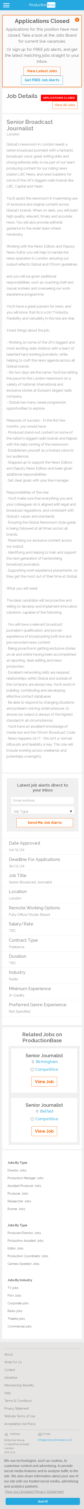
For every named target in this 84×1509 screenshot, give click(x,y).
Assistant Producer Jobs (24, 1186)
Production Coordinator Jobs (28, 1256)
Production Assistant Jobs (26, 1240)
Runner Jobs (16, 1209)
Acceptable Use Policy (20, 1424)
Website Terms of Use (19, 1416)
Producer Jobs (18, 1193)
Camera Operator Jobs (23, 1264)
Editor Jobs (15, 1248)
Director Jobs (17, 1170)
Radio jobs (15, 1311)
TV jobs (13, 1288)
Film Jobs (14, 1295)
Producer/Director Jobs (24, 1233)
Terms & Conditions (18, 1400)
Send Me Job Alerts (45, 823)
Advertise (10, 1377)
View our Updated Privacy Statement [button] (34, 1492)
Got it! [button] (43, 1501)
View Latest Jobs (42, 71)
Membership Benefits (19, 1385)
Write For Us (13, 1362)
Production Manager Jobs (26, 1178)
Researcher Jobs (19, 1201)
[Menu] (5, 6)
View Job (44, 1081)
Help (7, 1393)
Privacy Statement (16, 1408)
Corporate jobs (18, 1303)
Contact (9, 1370)
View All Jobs (65, 105)
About (8, 1354)
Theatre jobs (16, 1318)
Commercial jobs (20, 1326)
